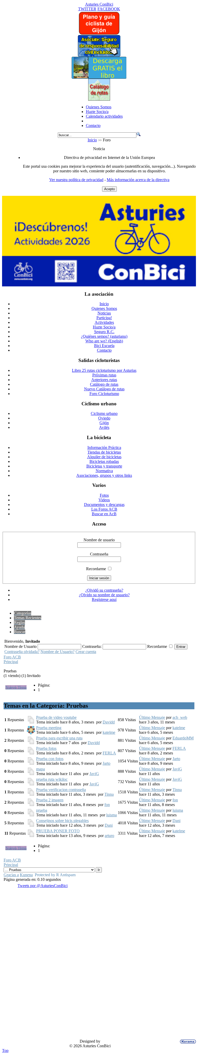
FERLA (109, 753)
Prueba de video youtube (56, 717)
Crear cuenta (86, 651)
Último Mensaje (152, 717)
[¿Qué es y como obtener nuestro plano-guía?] (99, 33)
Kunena (26, 875)
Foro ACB (12, 657)
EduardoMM (183, 738)
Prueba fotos (46, 748)
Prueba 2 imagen (49, 800)
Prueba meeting (48, 728)
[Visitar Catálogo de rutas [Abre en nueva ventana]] (99, 99)
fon (107, 804)
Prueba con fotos (49, 758)
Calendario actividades (104, 116)
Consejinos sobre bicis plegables (62, 820)
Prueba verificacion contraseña (61, 789)
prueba (41, 810)
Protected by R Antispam (55, 875)
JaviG (94, 773)
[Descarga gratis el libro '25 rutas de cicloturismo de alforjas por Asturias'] (99, 77)
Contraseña (99, 554)
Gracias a (11, 875)
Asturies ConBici (99, 4)
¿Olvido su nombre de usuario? (104, 595)
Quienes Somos (98, 107)
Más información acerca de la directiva (138, 180)
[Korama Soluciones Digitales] (187, 1041)
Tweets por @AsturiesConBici (43, 885)
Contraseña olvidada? (21, 651)
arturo (109, 835)
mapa (40, 769)
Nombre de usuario (99, 540)
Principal (11, 661)
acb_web (179, 717)
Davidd (109, 722)
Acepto (109, 189)
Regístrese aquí (104, 599)
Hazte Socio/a (97, 111)
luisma (111, 815)
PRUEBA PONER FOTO (58, 831)
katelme (109, 732)
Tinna (109, 794)
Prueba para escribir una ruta (59, 738)
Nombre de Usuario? (57, 651)
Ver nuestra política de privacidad (76, 180)
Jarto (106, 763)
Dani (109, 825)
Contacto (93, 125)
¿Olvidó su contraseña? (104, 590)
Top (5, 1050)
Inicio (92, 140)
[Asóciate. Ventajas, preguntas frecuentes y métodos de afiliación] (99, 55)
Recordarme (96, 569)
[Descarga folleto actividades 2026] (99, 285)
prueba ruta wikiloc (52, 779)
